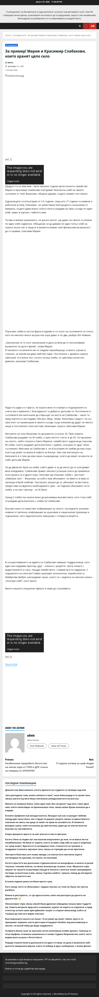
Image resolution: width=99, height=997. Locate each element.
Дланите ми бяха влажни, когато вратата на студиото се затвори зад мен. (45, 789)
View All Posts (58, 745)
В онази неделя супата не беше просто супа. (29, 881)
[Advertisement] (49, 139)
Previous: (26, 765)
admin (10, 62)
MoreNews (59, 993)
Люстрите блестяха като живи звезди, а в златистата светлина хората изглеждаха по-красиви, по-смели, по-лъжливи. (43, 856)
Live (92, 25)
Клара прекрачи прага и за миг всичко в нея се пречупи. (36, 834)
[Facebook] (24, 174)
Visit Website (37, 745)
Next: (75, 763)
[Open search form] (80, 26)
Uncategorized (11, 45)
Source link (11, 664)
